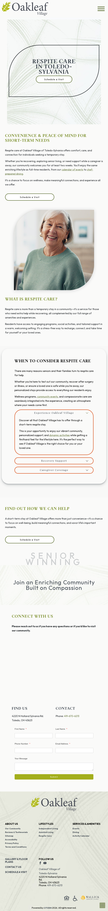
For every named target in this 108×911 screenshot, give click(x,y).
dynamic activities (59, 435)
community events (47, 396)
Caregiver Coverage (54, 470)
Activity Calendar (81, 836)
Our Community (12, 828)
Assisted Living (46, 832)
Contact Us (13, 867)
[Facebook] (40, 863)
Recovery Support (54, 461)
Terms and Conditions (16, 847)
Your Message (21, 758)
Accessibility (11, 839)
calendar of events (72, 169)
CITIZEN (48, 908)
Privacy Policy (12, 843)
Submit (54, 777)
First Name (20, 729)
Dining (76, 832)
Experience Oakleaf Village (54, 413)
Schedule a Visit (54, 79)
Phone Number (22, 744)
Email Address (62, 744)
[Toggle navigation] (101, 9)
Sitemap (9, 836)
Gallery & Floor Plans (16, 860)
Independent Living (48, 828)
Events (76, 828)
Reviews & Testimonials (16, 832)
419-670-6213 (71, 716)
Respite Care (45, 836)
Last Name (61, 729)
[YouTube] (44, 863)
